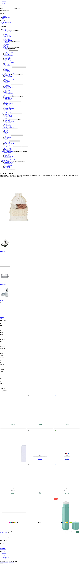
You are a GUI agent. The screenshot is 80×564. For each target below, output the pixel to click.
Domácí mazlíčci (7, 107)
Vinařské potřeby (7, 122)
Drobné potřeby (7, 81)
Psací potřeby (5, 30)
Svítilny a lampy (7, 142)
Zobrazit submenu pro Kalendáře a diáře (14, 41)
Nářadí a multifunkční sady (9, 143)
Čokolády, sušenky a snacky (9, 164)
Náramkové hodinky (7, 148)
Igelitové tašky (6, 85)
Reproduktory (7, 154)
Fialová (1, 332)
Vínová (1, 374)
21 (74, 531)
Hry (5, 131)
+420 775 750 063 (3, 22)
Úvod (3, 23)
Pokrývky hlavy (7, 57)
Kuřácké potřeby (7, 124)
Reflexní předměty (7, 112)
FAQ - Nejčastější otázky (6, 557)
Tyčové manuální (7, 97)
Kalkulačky (6, 80)
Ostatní (5, 133)
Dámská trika (8, 49)
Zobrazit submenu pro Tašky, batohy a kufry (17, 84)
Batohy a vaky (7, 90)
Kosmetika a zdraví (5, 113)
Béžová (1, 323)
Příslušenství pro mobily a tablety (9, 159)
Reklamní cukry (7, 166)
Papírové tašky (7, 86)
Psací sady (6, 34)
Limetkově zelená (3, 343)
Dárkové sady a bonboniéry (8, 167)
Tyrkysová (1, 371)
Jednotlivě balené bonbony (8, 162)
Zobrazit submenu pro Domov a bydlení (15, 119)
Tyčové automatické (8, 98)
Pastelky (6, 33)
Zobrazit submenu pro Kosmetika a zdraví (15, 113)
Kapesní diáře (6, 45)
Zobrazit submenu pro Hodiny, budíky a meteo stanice (21, 146)
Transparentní (2, 369)
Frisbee (5, 110)
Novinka (3, 388)
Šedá (1, 362)
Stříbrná (1, 355)
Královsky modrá (2, 339)
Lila (1, 341)
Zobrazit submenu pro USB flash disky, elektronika (20, 151)
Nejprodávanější (4, 390)
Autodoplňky (7, 145)
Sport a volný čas (5, 101)
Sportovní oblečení (7, 58)
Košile (6, 53)
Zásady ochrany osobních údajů (7, 559)
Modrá (1, 344)
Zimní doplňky (7, 59)
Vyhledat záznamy (17, 8)
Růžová (1, 353)
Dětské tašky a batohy (7, 92)
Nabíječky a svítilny (7, 135)
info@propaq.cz (8, 22)
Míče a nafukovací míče (8, 109)
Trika (5, 48)
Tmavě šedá (2, 367)
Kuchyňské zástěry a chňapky (9, 127)
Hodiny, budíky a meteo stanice (7, 146)
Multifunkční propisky (8, 40)
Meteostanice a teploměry (8, 149)
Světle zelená (2, 360)
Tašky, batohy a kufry (6, 84)
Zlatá (1, 378)
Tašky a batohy (7, 138)
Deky (5, 63)
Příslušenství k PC (7, 158)
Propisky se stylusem (8, 38)
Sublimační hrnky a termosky (9, 73)
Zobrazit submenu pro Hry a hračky (13, 128)
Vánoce (4, 168)
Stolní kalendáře (7, 42)
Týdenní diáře (6, 44)
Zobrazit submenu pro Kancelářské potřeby (16, 74)
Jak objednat (4, 1)
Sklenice (6, 68)
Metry (5, 144)
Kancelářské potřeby (6, 74)
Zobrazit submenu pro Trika (11, 48)
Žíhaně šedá (2, 380)
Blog (3, 2)
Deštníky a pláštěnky (6, 96)
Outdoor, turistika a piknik (8, 103)
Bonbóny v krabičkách (8, 165)
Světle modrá (2, 357)
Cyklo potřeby (6, 104)
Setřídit (1, 318)
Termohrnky (7, 71)
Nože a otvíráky (7, 141)
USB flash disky (7, 153)
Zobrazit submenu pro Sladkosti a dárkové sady (18, 161)
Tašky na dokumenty (8, 88)
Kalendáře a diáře (5, 41)
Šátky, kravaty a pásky (8, 60)
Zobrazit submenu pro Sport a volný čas (15, 101)
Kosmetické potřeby (8, 115)
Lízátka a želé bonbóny (8, 163)
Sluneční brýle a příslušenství (9, 108)
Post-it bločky (7, 77)
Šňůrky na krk (7, 75)
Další (77, 531)
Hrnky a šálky (7, 67)
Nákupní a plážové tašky (8, 87)
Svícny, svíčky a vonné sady (9, 121)
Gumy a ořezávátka (7, 36)
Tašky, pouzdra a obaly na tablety (9, 95)
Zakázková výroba (5, 160)
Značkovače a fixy (7, 35)
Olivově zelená (2, 348)
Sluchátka (6, 155)
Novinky (4, 29)
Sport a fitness (7, 105)
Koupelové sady (7, 114)
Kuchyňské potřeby (7, 126)
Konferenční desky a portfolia (9, 79)
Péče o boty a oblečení (7, 125)
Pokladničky (6, 132)
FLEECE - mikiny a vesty (8, 55)
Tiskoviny (6, 82)
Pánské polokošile (9, 52)
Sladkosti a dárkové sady (6, 161)
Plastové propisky (7, 31)
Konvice (6, 69)
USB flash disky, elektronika (7, 151)
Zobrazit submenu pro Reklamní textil (14, 47)
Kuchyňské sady (7, 120)
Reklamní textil (5, 47)
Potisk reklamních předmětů (6, 17)
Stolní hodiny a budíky (8, 147)
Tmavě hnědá (2, 364)
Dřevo (1, 330)
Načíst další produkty (3, 532)
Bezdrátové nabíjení (7, 157)
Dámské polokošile (9, 51)
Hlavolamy (6, 130)
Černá (1, 327)
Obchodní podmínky (5, 558)
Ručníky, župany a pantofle (9, 62)
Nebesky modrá (2, 346)
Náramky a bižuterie (7, 64)
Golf (5, 102)
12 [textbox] (9, 532)
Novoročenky (6, 46)
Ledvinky (6, 91)
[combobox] (9, 532)
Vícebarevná (2, 373)
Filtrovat (4, 318)
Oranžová (1, 350)
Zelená (1, 376)
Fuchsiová (1, 334)
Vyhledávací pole (2, 8)
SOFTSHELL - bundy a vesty (9, 56)
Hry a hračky (5, 128)
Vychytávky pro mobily (8, 156)
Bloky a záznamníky (8, 76)
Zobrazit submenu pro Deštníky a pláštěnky (16, 96)
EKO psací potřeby (7, 39)
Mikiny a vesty (7, 54)
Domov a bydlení (5, 119)
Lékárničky (6, 118)
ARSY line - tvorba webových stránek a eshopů (7, 562)
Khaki (1, 337)
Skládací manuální (7, 99)
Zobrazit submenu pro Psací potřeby (13, 30)
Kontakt (3, 3)
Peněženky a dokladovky (8, 93)
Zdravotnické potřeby (8, 116)
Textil (5, 139)
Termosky (6, 70)
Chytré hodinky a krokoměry (9, 150)
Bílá (1, 325)
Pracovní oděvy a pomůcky (8, 65)
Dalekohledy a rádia (7, 152)
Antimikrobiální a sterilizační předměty (10, 170)
